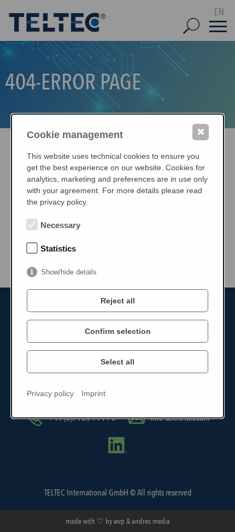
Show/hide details (69, 272)
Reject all (118, 300)
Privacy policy (50, 393)
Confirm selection (118, 331)
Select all (117, 361)
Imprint (93, 393)
